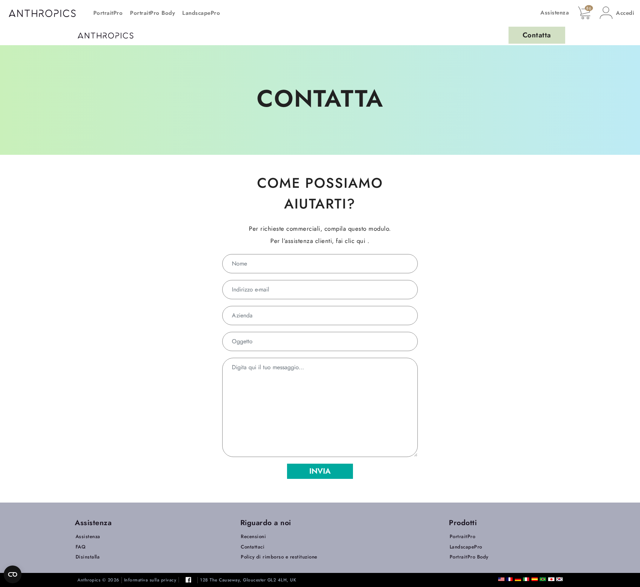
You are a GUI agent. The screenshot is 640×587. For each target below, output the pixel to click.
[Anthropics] (105, 35)
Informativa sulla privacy (150, 580)
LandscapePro (201, 13)
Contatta (537, 35)
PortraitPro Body (152, 13)
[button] (617, 13)
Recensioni (253, 536)
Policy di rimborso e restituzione (279, 556)
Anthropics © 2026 (98, 580)
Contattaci (252, 546)
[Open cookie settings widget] (12, 574)
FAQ (81, 546)
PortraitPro (108, 13)
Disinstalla (88, 556)
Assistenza (554, 13)
